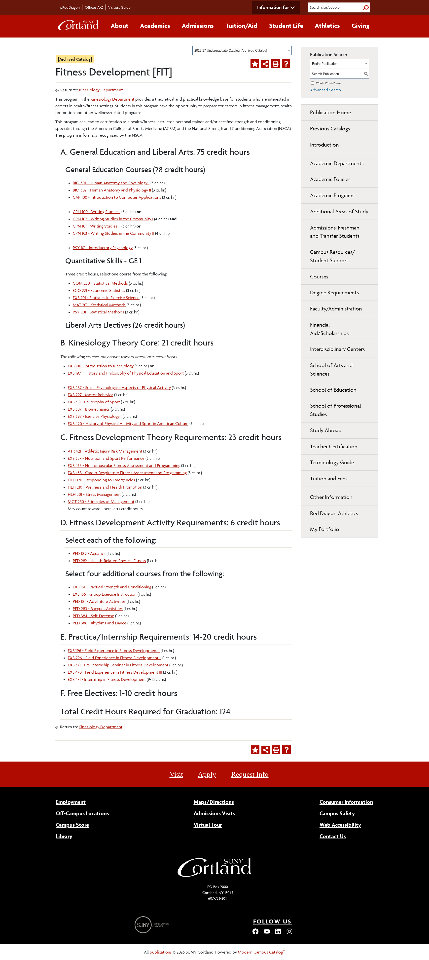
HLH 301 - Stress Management (94, 494)
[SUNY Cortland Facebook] (255, 933)
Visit (176, 774)
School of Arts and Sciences (331, 369)
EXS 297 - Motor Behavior (90, 394)
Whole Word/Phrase (328, 83)
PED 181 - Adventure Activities (99, 601)
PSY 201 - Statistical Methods (98, 311)
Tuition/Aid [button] (241, 26)
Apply (207, 774)
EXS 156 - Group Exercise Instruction (105, 594)
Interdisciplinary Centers (337, 349)
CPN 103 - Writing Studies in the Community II (113, 233)
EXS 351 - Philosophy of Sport (94, 401)
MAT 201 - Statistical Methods (99, 304)
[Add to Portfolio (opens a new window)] (254, 63)
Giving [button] (360, 26)
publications (161, 952)
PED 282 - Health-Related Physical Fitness (109, 560)
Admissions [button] (198, 26)
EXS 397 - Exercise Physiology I (95, 416)
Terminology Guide (332, 462)
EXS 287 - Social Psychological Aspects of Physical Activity (119, 387)
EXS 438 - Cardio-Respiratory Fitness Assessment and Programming (127, 472)
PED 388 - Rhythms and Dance (99, 622)
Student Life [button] (286, 26)
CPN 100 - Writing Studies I (96, 211)
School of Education (333, 389)
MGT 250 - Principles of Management (101, 501)
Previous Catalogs (330, 128)
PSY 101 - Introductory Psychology (103, 247)
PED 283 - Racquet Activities (98, 608)
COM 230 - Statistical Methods (100, 283)
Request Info (250, 774)
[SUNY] (152, 925)
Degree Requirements (334, 292)
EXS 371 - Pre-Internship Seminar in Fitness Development (118, 664)
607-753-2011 (217, 898)
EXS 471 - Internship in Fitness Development (107, 679)
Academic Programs (332, 195)
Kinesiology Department (101, 89)
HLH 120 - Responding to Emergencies (101, 479)
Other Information (331, 497)
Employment (71, 801)
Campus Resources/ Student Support (332, 256)
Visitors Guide (119, 7)
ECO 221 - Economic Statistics (99, 290)
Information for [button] (273, 7)
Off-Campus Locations (82, 813)
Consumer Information (346, 801)
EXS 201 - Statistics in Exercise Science (106, 297)
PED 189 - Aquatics (89, 553)
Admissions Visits (214, 813)
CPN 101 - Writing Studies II (96, 226)
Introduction (324, 144)
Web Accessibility (340, 824)
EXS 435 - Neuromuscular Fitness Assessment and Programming (124, 465)
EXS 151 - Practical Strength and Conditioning (112, 586)
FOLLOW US (272, 921)
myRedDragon (69, 7)
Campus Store (72, 824)
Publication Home (330, 112)
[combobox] (242, 50)
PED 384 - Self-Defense (93, 615)
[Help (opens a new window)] (286, 63)
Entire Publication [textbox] (324, 64)
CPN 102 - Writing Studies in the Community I (113, 218)
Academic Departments (336, 163)
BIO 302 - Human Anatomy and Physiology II (112, 190)
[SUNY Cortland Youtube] (267, 933)
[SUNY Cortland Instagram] (289, 933)
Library (64, 836)
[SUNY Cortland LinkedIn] (278, 933)
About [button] (119, 26)
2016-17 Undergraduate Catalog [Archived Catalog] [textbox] (230, 50)
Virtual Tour (208, 824)
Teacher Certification (334, 446)
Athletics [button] (327, 26)
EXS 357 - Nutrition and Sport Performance (106, 458)
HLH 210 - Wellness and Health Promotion (105, 487)
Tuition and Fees (328, 478)
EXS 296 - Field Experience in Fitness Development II (114, 657)
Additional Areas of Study (339, 211)
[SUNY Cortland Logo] (78, 26)
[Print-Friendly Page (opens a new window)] (275, 63)
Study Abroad (325, 430)
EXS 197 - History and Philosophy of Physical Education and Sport (126, 373)
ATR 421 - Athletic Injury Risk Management (105, 451)
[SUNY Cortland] (214, 876)
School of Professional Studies (335, 410)
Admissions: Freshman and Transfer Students (334, 231)
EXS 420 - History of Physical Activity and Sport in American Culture (128, 423)
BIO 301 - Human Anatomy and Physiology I (111, 182)
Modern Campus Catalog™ (261, 952)
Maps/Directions (214, 801)
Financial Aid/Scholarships (329, 329)
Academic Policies (330, 179)
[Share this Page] (265, 64)
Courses (319, 276)
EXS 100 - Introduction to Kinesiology (101, 365)
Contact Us (333, 836)
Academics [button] (155, 26)
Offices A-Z (94, 7)
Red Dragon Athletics (334, 513)
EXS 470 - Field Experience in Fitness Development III (115, 672)
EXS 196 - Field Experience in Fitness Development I (114, 650)
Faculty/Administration (336, 308)
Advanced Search (325, 89)
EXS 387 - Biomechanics (89, 409)
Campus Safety (337, 813)
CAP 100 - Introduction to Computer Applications (117, 197)
